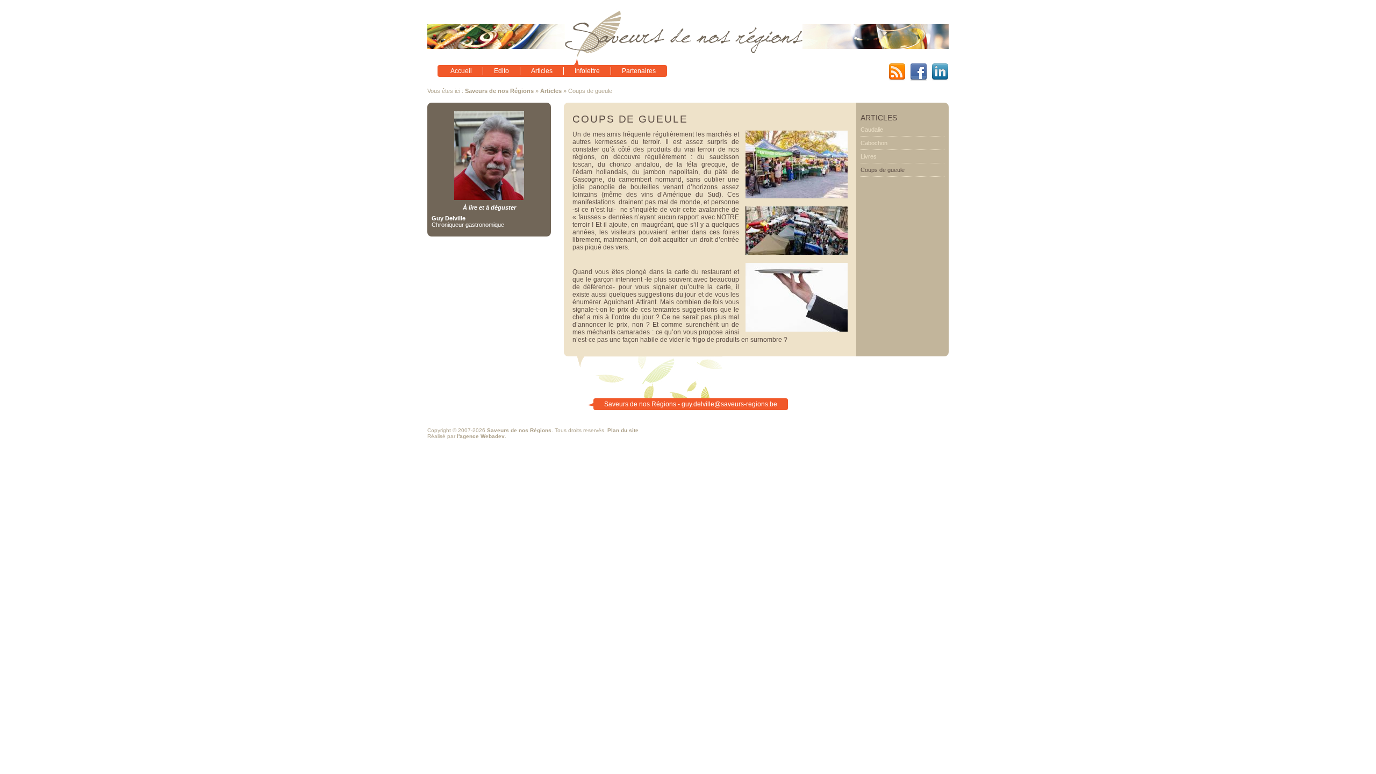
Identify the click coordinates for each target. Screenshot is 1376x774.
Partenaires (639, 71)
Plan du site (623, 430)
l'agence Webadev (481, 436)
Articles (542, 71)
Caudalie (872, 129)
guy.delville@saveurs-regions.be (729, 404)
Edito (501, 71)
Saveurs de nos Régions (499, 91)
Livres (869, 156)
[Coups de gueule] (797, 196)
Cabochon (874, 143)
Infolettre (587, 71)
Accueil (461, 71)
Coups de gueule (883, 170)
